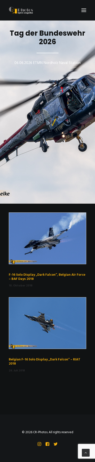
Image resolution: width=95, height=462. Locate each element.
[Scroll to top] (86, 453)
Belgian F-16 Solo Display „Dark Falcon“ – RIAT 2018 (44, 362)
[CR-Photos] (21, 10)
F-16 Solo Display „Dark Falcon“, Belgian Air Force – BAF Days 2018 (47, 277)
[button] (84, 10)
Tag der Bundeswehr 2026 (47, 37)
